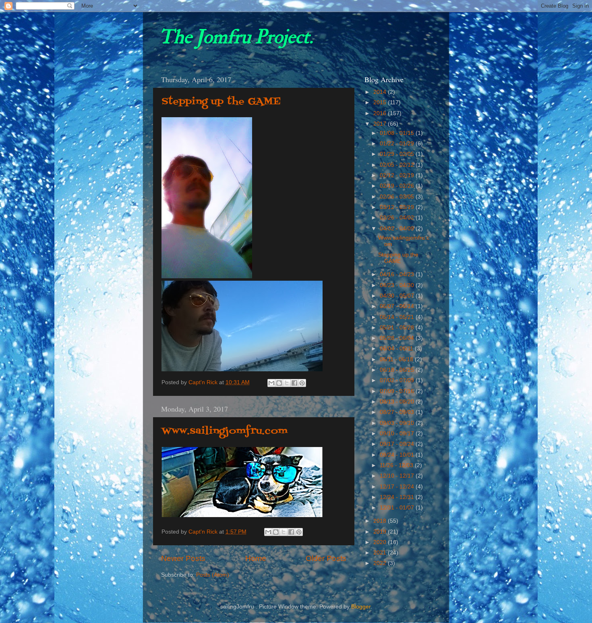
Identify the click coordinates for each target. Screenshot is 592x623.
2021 (380, 553)
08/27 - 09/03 (398, 412)
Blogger (361, 607)
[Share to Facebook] (294, 383)
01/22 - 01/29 (398, 144)
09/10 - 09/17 (398, 434)
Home (255, 558)
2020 (380, 542)
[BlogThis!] (279, 383)
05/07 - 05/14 (398, 306)
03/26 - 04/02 (398, 218)
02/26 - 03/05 (398, 197)
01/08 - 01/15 (398, 133)
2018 (380, 521)
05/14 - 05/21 (398, 317)
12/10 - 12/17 (398, 476)
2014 (380, 92)
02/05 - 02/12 (398, 165)
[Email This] (271, 383)
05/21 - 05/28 (398, 328)
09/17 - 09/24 (398, 444)
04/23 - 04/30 (398, 285)
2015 (380, 102)
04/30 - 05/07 (398, 296)
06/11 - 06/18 (397, 359)
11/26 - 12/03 (397, 465)
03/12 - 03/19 (398, 207)
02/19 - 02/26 (398, 186)
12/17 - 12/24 (398, 487)
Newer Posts (183, 558)
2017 (380, 124)
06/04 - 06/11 (397, 349)
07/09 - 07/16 (398, 391)
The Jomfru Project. (236, 37)
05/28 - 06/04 (398, 338)
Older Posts (326, 558)
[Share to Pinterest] (302, 383)
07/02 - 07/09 (398, 380)
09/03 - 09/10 (398, 423)
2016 (380, 113)
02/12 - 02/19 (398, 175)
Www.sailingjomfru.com (224, 431)
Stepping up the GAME (221, 101)
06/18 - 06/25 (398, 370)
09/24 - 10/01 (398, 455)
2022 (380, 563)
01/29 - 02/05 (398, 154)
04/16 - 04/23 (398, 274)
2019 (380, 532)
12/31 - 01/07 (398, 508)
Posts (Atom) (212, 575)
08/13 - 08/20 (398, 402)
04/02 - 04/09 (398, 229)
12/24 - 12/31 (398, 497)
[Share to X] (287, 383)
